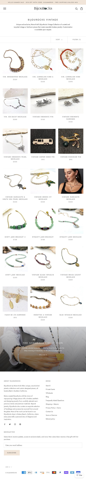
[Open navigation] (4, 9)
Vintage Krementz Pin (43, 117)
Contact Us (49, 411)
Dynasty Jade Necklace (71, 237)
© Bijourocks (11, 473)
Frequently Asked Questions (55, 400)
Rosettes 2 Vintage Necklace (43, 316)
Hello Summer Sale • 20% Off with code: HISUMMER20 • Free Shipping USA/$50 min (43, 2)
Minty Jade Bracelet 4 (15, 237)
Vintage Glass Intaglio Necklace (43, 276)
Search (48, 385)
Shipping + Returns (52, 404)
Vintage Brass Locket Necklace (70, 276)
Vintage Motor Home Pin (43, 157)
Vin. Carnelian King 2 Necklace (43, 78)
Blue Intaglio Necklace (71, 315)
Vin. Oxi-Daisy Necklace (15, 117)
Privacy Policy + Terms (53, 408)
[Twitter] (10, 424)
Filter (77, 40)
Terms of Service (51, 415)
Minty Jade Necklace (15, 275)
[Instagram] (15, 424)
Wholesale (49, 393)
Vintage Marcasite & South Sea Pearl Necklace (15, 198)
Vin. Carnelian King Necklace (70, 78)
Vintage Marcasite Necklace (71, 198)
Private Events (50, 389)
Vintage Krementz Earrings (70, 118)
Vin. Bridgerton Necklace (15, 77)
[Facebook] (4, 424)
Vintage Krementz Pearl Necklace (15, 158)
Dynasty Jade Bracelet (43, 237)
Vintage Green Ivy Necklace (43, 198)
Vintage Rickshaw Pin (70, 157)
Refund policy (50, 419)
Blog (47, 397)
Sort (58, 40)
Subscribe (11, 453)
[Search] (76, 8)
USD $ (8, 467)
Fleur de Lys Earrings (15, 315)
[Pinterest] (20, 424)
